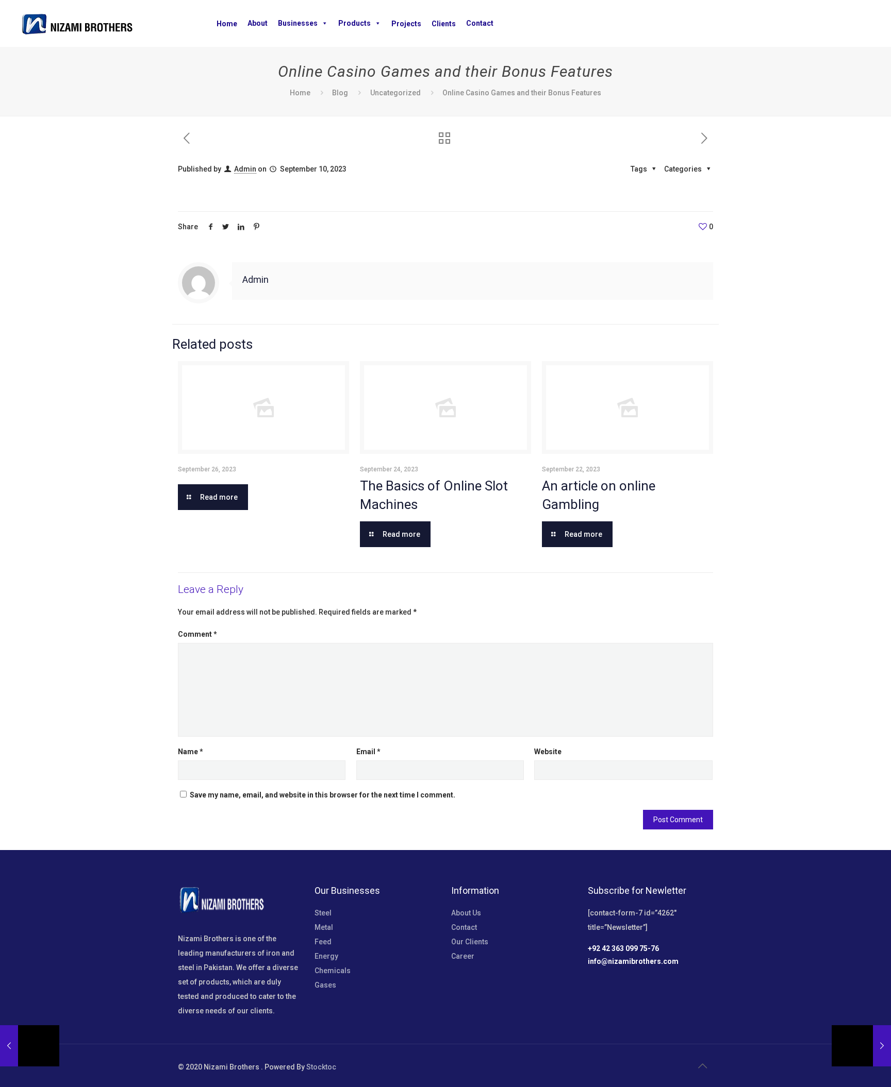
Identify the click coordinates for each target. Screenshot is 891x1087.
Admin (245, 169)
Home (300, 93)
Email (368, 752)
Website (548, 752)
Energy (326, 956)
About (258, 23)
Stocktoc (321, 1067)
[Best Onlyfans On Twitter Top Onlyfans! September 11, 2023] (861, 1045)
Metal (324, 927)
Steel (323, 913)
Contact (479, 23)
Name (190, 752)
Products (354, 23)
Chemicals (333, 970)
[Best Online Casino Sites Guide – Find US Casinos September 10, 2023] (29, 1045)
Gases (325, 985)
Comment (197, 634)
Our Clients (469, 942)
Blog (340, 93)
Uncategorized (395, 93)
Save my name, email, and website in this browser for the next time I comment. (322, 795)
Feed (323, 942)
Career (462, 956)
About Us (466, 913)
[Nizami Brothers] (77, 23)
